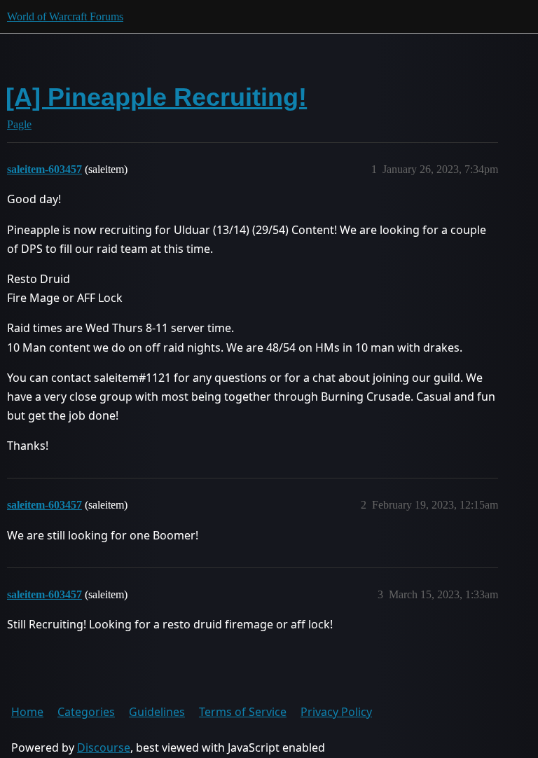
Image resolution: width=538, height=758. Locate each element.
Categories (86, 711)
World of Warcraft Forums (65, 16)
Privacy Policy (336, 711)
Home (27, 711)
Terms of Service (243, 711)
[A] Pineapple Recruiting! (156, 97)
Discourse (103, 747)
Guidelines (157, 711)
